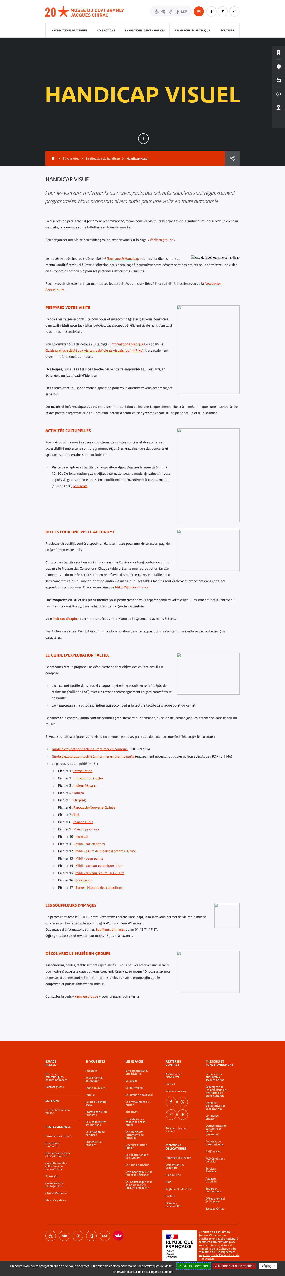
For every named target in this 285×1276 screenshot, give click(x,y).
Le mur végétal (135, 1087)
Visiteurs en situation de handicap (171, 11)
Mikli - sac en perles (90, 844)
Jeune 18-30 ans (96, 1087)
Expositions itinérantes (52, 1145)
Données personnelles (174, 1205)
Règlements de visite (179, 1189)
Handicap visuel (64, 1236)
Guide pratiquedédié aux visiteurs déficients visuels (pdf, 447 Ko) (94, 350)
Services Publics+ (211, 1170)
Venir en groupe (161, 240)
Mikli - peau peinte (89, 858)
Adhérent (91, 1070)
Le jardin (131, 1080)
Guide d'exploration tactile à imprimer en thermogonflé (93, 756)
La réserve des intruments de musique (135, 1135)
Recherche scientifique (192, 30)
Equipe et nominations (214, 1190)
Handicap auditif (78, 1236)
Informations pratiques (68, 30)
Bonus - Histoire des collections (98, 887)
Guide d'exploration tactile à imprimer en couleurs (90, 749)
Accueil (52, 158)
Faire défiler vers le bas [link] (143, 138)
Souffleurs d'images (110, 929)
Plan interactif (278, 108)
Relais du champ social (96, 1103)
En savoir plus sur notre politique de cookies (143, 1272)
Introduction (82, 771)
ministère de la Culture (213, 1248)
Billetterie (278, 53)
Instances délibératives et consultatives (215, 1105)
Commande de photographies (54, 1185)
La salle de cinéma (137, 1165)
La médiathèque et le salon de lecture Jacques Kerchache (139, 1185)
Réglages (268, 1266)
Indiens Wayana (84, 785)
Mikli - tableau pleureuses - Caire (99, 873)
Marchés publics (55, 1200)
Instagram (234, 11)
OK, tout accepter (195, 1266)
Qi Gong (79, 800)
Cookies (170, 1196)
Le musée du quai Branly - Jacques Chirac (215, 1077)
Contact (170, 1084)
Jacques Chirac (215, 1208)
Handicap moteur (50, 1236)
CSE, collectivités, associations (96, 1123)
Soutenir (228, 30)
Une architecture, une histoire (137, 1072)
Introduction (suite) (88, 778)
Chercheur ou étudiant (94, 1143)
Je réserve (80, 486)
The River (131, 1112)
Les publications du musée (57, 1112)
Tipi (76, 815)
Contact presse (54, 1087)
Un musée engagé (212, 1117)
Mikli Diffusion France (132, 587)
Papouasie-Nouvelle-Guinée (94, 807)
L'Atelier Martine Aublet (136, 1146)
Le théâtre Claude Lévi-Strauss (137, 1156)
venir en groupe (86, 996)
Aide (168, 1182)
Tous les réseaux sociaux (176, 1130)
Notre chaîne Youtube (183, 1115)
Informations (278, 66)
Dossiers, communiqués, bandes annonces (56, 1077)
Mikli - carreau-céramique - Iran (98, 866)
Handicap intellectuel (91, 1236)
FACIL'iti (118, 1236)
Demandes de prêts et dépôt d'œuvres (57, 1155)
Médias (278, 94)
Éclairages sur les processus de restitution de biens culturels (216, 1091)
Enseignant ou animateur (94, 1079)
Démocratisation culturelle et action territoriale (216, 1130)
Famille (90, 1095)
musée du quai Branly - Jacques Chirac (84, 11)
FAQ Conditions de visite (215, 1160)
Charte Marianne (56, 1193)
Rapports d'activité (211, 1180)
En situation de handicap (103, 158)
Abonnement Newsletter (174, 1076)
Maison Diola (83, 822)
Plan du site (173, 1175)
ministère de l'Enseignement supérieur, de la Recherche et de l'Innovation (219, 1255)
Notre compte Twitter (223, 11)
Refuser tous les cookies (235, 1266)
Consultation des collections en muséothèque (56, 1166)
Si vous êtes (71, 158)
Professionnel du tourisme (96, 1113)
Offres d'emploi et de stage (215, 1200)
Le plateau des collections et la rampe (135, 1122)
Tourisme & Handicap (123, 258)
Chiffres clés (213, 1151)
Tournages (51, 1176)
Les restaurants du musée (137, 1103)
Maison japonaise (86, 829)
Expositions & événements (145, 30)
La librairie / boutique (139, 1095)
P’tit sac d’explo (65, 619)
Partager (232, 158)
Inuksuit (81, 836)
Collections (106, 30)
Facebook (171, 1102)
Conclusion (83, 880)
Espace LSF (105, 1236)
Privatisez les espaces (58, 1136)
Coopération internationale (215, 1143)
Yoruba (78, 793)
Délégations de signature (175, 1166)
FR (199, 11)
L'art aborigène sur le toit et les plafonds (139, 1173)
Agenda (278, 80)
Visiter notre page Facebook (211, 11)
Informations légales (179, 1157)
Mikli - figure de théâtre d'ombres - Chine (105, 851)
